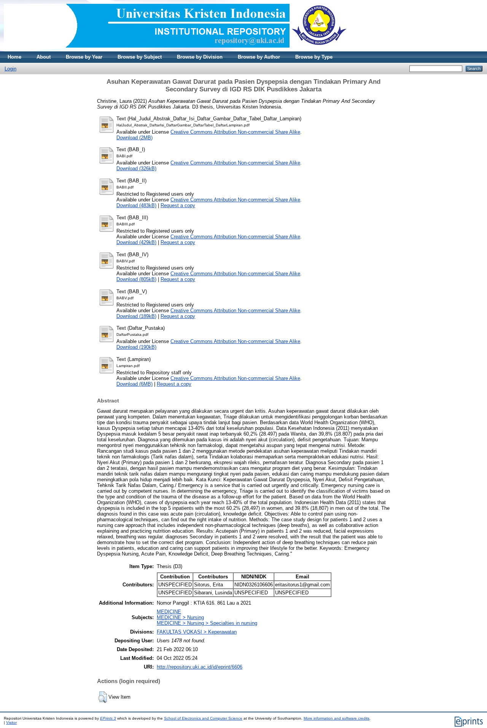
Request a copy (178, 205)
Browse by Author (259, 57)
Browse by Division (200, 57)
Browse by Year (84, 57)
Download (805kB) (136, 279)
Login (10, 69)
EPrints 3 (108, 718)
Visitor (11, 722)
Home (14, 57)
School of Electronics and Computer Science (203, 718)
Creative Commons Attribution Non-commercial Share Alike (235, 132)
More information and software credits (336, 718)
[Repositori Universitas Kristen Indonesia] (175, 50)
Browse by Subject (140, 57)
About (44, 57)
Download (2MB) (134, 137)
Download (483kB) (136, 205)
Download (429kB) (136, 242)
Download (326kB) (136, 168)
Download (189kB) (136, 316)
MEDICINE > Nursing (180, 617)
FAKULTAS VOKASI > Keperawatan (197, 632)
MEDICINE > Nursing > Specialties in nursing (207, 623)
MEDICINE (169, 612)
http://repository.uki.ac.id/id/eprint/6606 (199, 667)
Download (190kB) (136, 347)
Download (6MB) (134, 384)
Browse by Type (314, 57)
